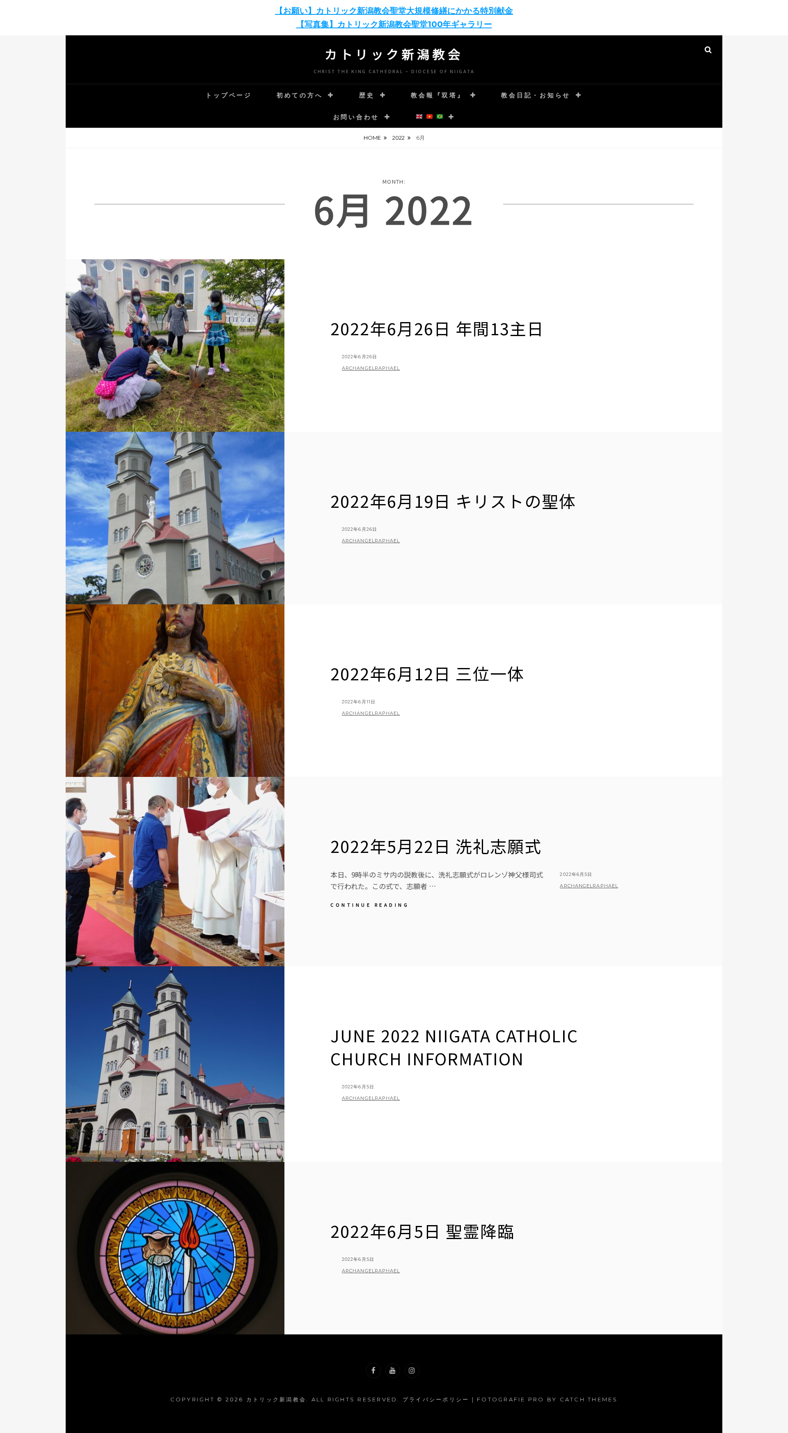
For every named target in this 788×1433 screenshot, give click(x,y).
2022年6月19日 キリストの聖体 (453, 501)
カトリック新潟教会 (394, 54)
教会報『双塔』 (438, 95)
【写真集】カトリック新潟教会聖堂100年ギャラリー (394, 24)
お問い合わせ (356, 117)
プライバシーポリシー (436, 1399)
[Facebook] (373, 1370)
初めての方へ (300, 95)
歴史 (367, 95)
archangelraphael (371, 368)
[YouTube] (392, 1370)
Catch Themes (589, 1399)
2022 (398, 137)
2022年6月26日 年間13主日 (437, 328)
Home (372, 137)
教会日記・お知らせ (535, 95)
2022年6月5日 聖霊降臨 (422, 1231)
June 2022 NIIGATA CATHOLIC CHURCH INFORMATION (454, 1046)
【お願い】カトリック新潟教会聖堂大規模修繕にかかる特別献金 (394, 11)
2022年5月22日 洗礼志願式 (436, 846)
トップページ (229, 95)
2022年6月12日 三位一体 (427, 673)
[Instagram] (412, 1370)
